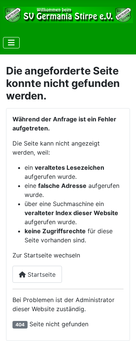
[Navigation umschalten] (11, 42)
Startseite (41, 274)
